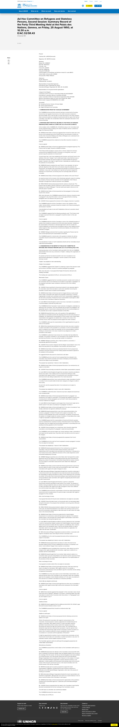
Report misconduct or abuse (89, 711)
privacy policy (54, 724)
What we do (34, 11)
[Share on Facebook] (9, 63)
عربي (101, 1)
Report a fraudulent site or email (89, 713)
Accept (114, 724)
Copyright (100, 720)
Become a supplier (86, 715)
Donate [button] (90, 6)
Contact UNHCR (86, 707)
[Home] (26, 5)
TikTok (51, 708)
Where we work (46, 11)
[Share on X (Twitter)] (9, 61)
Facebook (42, 708)
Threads (57, 708)
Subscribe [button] (64, 712)
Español (96, 1)
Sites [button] (83, 6)
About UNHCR (23, 11)
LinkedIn (54, 708)
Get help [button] (99, 6)
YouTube (48, 708)
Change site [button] (29, 1)
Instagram (45, 708)
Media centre (85, 709)
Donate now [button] (21, 708)
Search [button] (79, 6)
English (86, 1)
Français (91, 1)
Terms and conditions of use (90, 720)
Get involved (72, 11)
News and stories (59, 11)
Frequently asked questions (88, 705)
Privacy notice (80, 720)
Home (18, 14)
